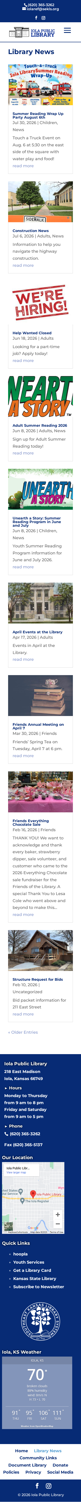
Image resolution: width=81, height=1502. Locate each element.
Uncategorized (27, 991)
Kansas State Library (34, 1278)
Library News (48, 1450)
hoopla (20, 1254)
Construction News (31, 231)
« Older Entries (23, 1032)
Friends (49, 733)
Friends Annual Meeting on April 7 (38, 726)
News (18, 129)
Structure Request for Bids (38, 979)
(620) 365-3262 (25, 1133)
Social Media (60, 1472)
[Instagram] (43, 19)
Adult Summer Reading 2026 (40, 425)
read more (23, 165)
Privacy (33, 1472)
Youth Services (28, 1262)
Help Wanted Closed (32, 333)
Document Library (27, 1465)
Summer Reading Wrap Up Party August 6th (38, 116)
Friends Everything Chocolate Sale (31, 823)
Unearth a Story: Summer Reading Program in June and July (37, 522)
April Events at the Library (38, 632)
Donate (60, 1465)
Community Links (38, 1457)
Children (48, 122)
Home (21, 1450)
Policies (11, 1472)
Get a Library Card (32, 1270)
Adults (43, 236)
